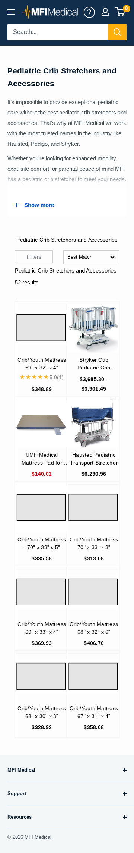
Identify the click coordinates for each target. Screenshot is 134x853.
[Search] (117, 32)
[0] (120, 11)
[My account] (89, 12)
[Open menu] (11, 12)
